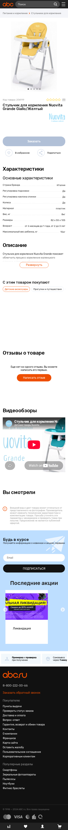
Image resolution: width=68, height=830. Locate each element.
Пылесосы (9, 779)
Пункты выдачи (12, 706)
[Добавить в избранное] (9, 152)
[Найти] (55, 4)
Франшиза (9, 738)
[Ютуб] (19, 797)
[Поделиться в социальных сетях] (41, 152)
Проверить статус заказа (18, 710)
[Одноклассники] (12, 797)
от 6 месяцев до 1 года (37, 226)
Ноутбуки (9, 783)
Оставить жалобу (13, 747)
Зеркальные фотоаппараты (19, 774)
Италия (61, 185)
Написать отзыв (34, 377)
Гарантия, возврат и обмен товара (24, 724)
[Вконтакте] (6, 797)
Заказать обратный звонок (21, 692)
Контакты (9, 729)
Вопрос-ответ (11, 720)
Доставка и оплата (14, 715)
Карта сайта (10, 742)
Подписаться (34, 568)
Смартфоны (10, 770)
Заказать (34, 141)
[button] (5, 609)
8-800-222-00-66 (15, 685)
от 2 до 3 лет (58, 226)
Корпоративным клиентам (19, 756)
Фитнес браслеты (14, 788)
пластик (60, 208)
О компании (10, 733)
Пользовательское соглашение (22, 752)
